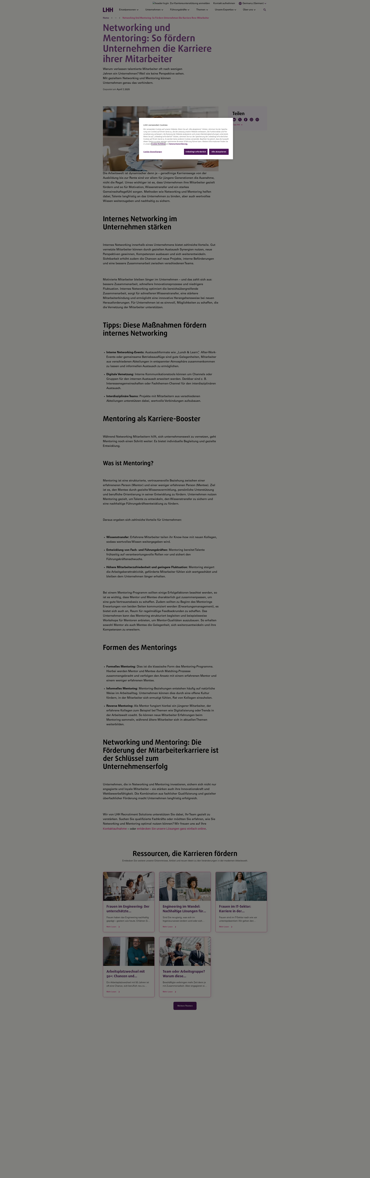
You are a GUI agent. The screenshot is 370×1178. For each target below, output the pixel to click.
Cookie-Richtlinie (158, 144)
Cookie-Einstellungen (152, 152)
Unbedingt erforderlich (196, 152)
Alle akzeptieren (219, 152)
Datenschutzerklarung (178, 144)
